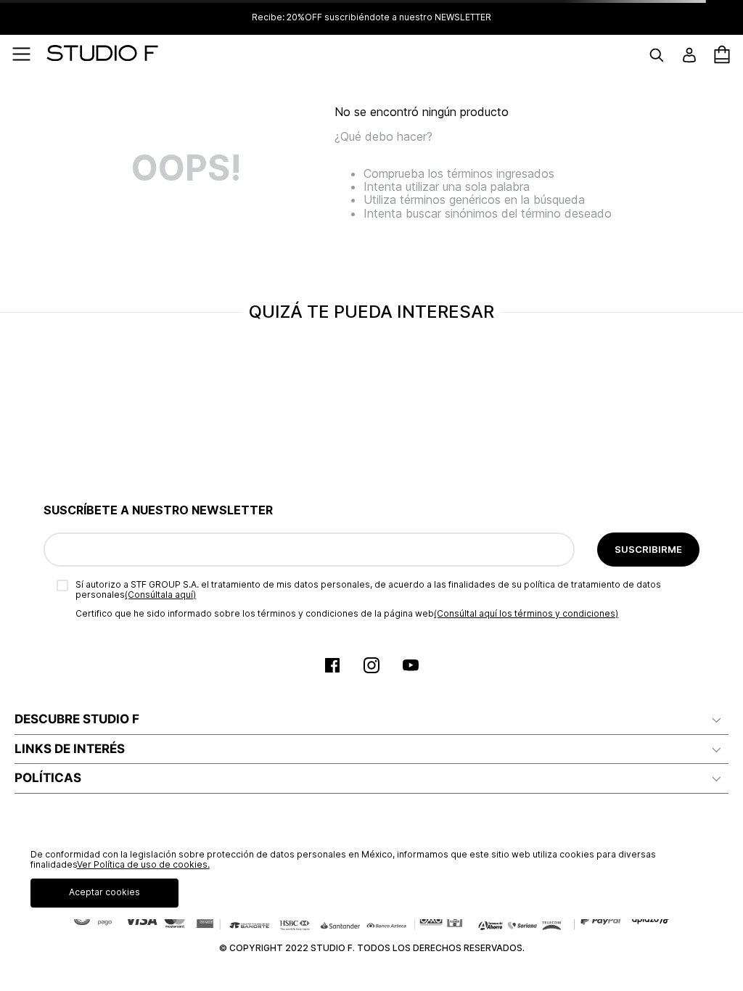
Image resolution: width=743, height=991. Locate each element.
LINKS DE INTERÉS (70, 748)
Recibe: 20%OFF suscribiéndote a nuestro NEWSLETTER (371, 17)
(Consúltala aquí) (160, 594)
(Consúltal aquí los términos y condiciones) (526, 613)
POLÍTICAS (48, 777)
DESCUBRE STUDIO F (77, 719)
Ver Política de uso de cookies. (143, 864)
